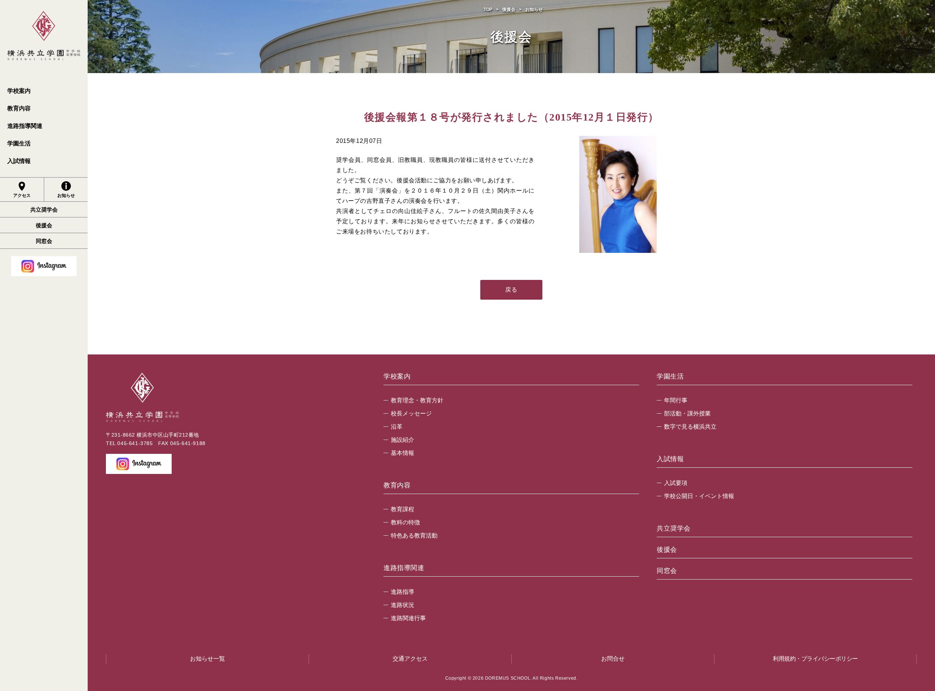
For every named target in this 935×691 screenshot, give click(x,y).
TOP (488, 9)
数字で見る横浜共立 (690, 427)
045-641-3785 (135, 443)
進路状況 (402, 605)
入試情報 (19, 161)
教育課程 (402, 509)
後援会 (44, 225)
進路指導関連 (24, 126)
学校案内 (19, 91)
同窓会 (44, 241)
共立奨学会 (44, 209)
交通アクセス (410, 659)
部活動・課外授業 (687, 413)
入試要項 (675, 483)
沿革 (396, 427)
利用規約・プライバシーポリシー (815, 659)
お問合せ (613, 659)
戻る (511, 289)
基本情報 (402, 453)
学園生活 (19, 143)
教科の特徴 (405, 522)
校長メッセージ (411, 413)
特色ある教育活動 (414, 535)
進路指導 (402, 592)
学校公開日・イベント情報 (699, 496)
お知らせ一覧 (207, 659)
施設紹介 (402, 440)
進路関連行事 (408, 618)
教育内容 (19, 108)
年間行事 (675, 400)
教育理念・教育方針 (417, 400)
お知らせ (66, 195)
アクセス (22, 195)
